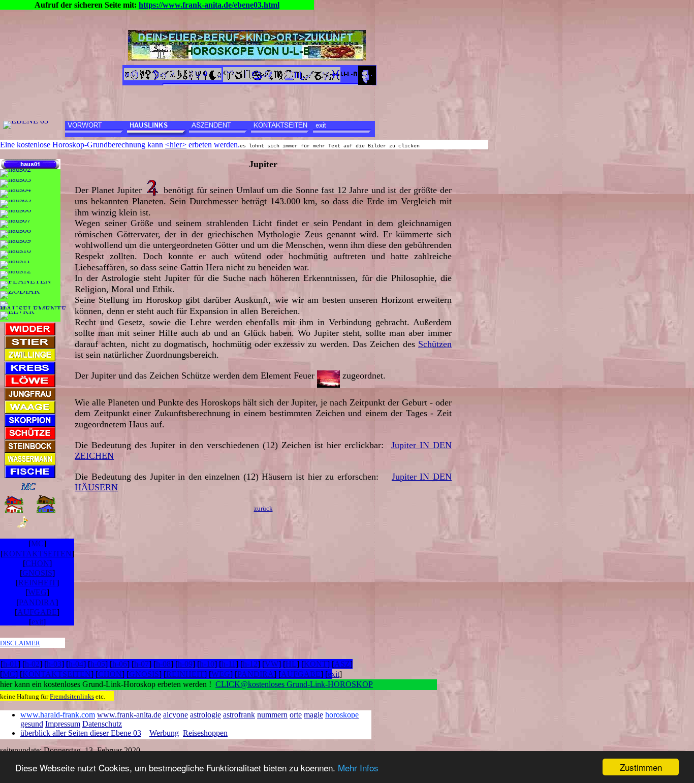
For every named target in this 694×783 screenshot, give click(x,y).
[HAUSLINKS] (158, 129)
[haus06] (15, 214)
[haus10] (15, 254)
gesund (31, 723)
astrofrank (239, 714)
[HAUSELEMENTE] (33, 305)
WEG (37, 592)
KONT (315, 664)
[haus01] (30, 164)
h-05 (97, 664)
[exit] (344, 129)
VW (271, 664)
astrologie (205, 714)
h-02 (32, 664)
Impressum (62, 723)
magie (313, 714)
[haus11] (15, 265)
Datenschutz (102, 723)
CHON (37, 563)
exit (37, 621)
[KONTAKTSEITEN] (282, 129)
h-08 (163, 664)
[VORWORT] (96, 129)
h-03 (54, 664)
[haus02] (15, 173)
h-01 (10, 664)
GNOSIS (37, 573)
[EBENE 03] (25, 125)
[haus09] (15, 244)
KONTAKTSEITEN (37, 553)
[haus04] (15, 194)
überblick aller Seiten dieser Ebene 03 (80, 733)
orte (296, 714)
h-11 (229, 664)
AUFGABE (37, 612)
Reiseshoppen (205, 733)
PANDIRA (37, 602)
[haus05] (15, 204)
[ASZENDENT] (220, 129)
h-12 (250, 664)
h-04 (76, 664)
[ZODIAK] (20, 295)
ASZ (342, 664)
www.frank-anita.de (129, 714)
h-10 (207, 664)
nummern (272, 714)
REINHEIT (37, 582)
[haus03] (15, 183)
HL (291, 664)
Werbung (164, 733)
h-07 (141, 664)
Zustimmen (641, 767)
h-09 (185, 664)
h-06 (119, 664)
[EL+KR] (17, 315)
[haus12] (15, 275)
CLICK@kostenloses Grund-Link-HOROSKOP (294, 684)
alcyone (175, 714)
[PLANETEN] (25, 285)
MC (37, 543)
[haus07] (15, 224)
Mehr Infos (358, 767)
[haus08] (15, 234)
